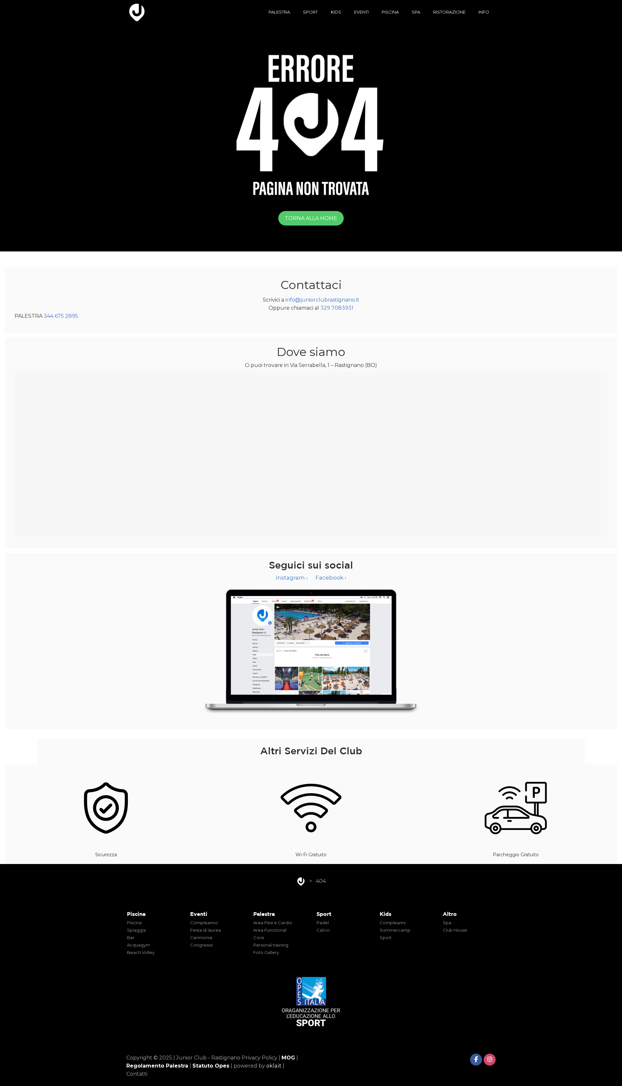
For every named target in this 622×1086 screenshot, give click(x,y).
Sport (386, 937)
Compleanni (393, 922)
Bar (130, 937)
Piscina (134, 922)
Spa (447, 922)
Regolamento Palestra (157, 1066)
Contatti (136, 1074)
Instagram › (292, 577)
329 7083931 (336, 308)
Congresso (201, 944)
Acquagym (138, 944)
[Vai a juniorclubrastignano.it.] (300, 881)
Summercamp (395, 930)
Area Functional (269, 930)
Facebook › (331, 577)
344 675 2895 (61, 316)
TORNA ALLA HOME (311, 218)
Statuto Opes (210, 1066)
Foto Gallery (266, 952)
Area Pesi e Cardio (272, 922)
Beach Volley (141, 952)
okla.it (274, 1066)
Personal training (270, 944)
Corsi (258, 937)
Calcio (323, 930)
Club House (455, 930)
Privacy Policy (259, 1058)
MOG (288, 1058)
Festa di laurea (205, 930)
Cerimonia (201, 937)
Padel (323, 922)
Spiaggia (136, 930)
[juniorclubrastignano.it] (137, 12)
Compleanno (204, 922)
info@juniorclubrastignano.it (322, 300)
